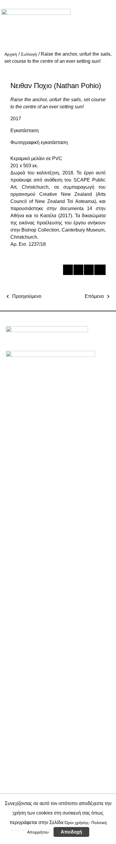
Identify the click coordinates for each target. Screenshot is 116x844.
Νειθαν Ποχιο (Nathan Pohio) (55, 86)
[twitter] (78, 270)
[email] (99, 270)
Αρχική (10, 54)
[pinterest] (88, 270)
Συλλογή (29, 54)
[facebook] (67, 270)
